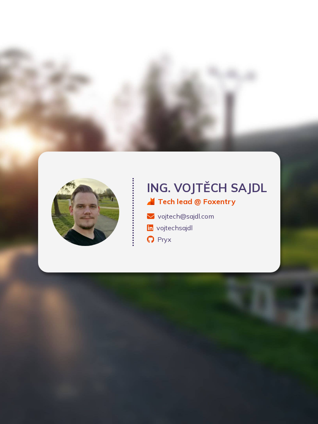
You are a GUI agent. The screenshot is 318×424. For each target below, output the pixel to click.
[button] (207, 216)
